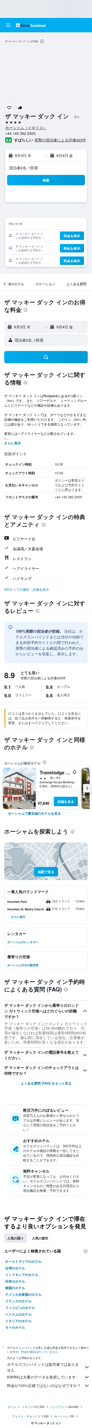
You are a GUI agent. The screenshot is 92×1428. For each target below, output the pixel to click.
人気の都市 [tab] (40, 1238)
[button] (8, 25)
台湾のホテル (15, 1268)
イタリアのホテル (18, 1320)
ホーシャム (61, 1416)
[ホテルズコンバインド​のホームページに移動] (31, 25)
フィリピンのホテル (20, 1307)
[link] (34, 813)
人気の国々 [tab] (15, 1238)
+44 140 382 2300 (20, 133)
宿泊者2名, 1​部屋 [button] (23, 167)
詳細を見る (66, 801)
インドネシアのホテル (21, 1274)
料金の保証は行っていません (39, 1352)
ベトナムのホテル (18, 1314)
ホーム (12, 1407)
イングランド (58, 1407)
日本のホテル (15, 1281)
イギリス (27, 1407)
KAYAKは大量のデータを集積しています (41, 1377)
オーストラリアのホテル (23, 1261)
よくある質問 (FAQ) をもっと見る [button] (46, 1083)
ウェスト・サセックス (26, 1416)
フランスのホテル (18, 1301)
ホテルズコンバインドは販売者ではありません (43, 1367)
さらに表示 (12, 443)
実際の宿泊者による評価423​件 (60, 140)
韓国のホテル (15, 1287)
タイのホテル (15, 1327)
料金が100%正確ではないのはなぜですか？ (44, 1385)
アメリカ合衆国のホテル (23, 1294)
